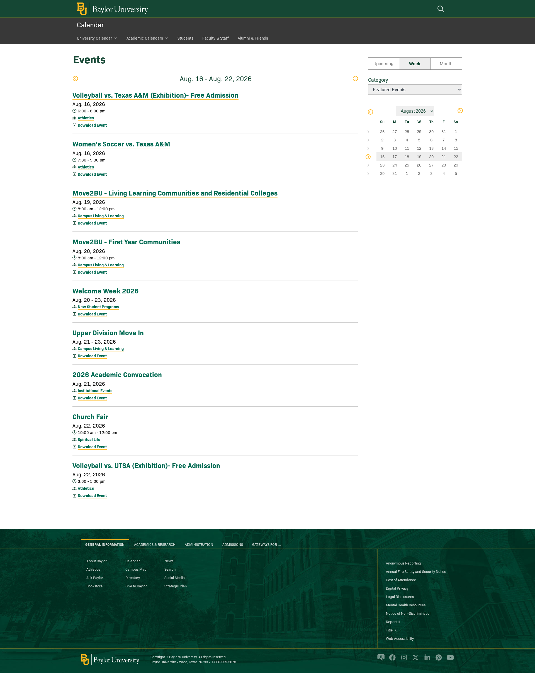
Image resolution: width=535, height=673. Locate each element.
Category (378, 79)
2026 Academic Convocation (117, 374)
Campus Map (136, 568)
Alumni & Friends (253, 38)
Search (170, 568)
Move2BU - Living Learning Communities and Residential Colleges (175, 192)
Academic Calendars (145, 38)
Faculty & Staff (215, 38)
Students (185, 38)
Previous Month (370, 112)
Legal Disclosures (400, 596)
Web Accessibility (400, 638)
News (168, 560)
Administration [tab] (199, 544)
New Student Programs (98, 306)
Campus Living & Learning (101, 215)
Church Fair (90, 416)
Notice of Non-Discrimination (408, 613)
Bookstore (94, 585)
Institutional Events (95, 390)
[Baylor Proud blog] (380, 659)
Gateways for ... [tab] (266, 544)
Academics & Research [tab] (155, 544)
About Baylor (96, 560)
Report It (393, 621)
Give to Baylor (136, 585)
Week (414, 63)
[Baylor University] (111, 9)
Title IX (391, 629)
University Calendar (94, 38)
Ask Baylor (94, 577)
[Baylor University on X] (414, 659)
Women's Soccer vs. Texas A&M (121, 143)
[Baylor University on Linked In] (426, 659)
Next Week (355, 79)
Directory (132, 577)
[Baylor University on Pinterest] (437, 659)
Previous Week (75, 79)
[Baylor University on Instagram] (403, 659)
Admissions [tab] (232, 544)
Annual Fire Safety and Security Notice (416, 571)
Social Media (174, 577)
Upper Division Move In (108, 332)
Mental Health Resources (405, 604)
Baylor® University (183, 656)
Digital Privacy (397, 587)
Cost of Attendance (401, 579)
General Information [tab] (105, 544)
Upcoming (383, 63)
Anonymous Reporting (403, 562)
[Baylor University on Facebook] (391, 659)
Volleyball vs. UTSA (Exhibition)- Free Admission (146, 465)
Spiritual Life (89, 439)
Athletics (86, 117)
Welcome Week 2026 (105, 290)
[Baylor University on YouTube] (449, 659)
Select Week (372, 131)
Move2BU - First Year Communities (126, 241)
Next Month (460, 111)
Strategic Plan (175, 585)
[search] (442, 9)
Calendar (90, 24)
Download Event (92, 125)
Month (446, 63)
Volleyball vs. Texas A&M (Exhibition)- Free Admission (155, 94)
